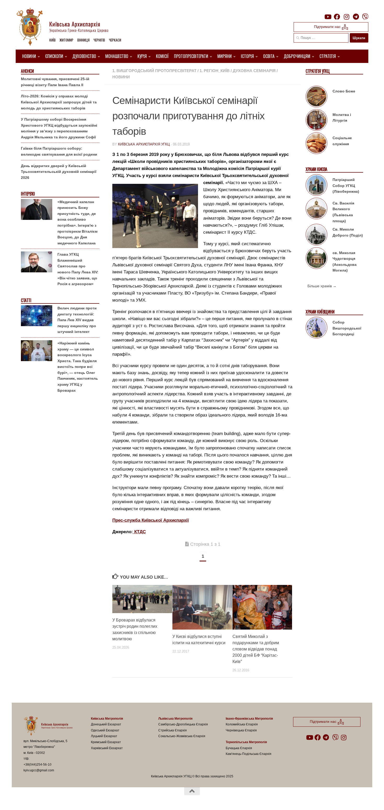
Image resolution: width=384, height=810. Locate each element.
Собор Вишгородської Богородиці (347, 328)
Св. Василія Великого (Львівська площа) (343, 212)
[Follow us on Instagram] (346, 17)
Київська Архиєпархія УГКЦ (144, 144)
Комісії (162, 56)
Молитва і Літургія (342, 118)
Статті (26, 300)
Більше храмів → (321, 286)
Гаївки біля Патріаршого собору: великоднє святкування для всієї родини (59, 151)
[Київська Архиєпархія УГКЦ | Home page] (67, 27)
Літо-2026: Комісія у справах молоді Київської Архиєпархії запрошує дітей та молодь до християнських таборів (59, 102)
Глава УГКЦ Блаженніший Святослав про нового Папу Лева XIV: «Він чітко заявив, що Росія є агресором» (77, 269)
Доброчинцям (297, 56)
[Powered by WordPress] (42, 799)
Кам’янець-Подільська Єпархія (248, 754)
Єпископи (54, 56)
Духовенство (84, 56)
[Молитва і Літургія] (316, 121)
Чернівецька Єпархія (241, 730)
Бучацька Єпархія (239, 748)
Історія (247, 56)
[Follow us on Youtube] (327, 17)
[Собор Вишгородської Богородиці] (316, 328)
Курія (142, 56)
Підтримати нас (328, 27)
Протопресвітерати (191, 56)
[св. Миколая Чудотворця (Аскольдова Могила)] (316, 259)
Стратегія (327, 56)
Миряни (224, 56)
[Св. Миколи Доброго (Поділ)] (316, 235)
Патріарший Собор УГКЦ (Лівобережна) (346, 185)
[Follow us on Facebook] (337, 17)
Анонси (27, 71)
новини (121, 77)
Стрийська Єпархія (172, 730)
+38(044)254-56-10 (37, 764)
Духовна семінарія (254, 70)
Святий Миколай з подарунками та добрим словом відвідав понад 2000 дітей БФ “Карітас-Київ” (255, 649)
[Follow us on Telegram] (356, 17)
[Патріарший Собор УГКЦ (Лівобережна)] (316, 186)
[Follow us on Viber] (365, 17)
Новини (29, 56)
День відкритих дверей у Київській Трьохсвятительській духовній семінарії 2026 (58, 172)
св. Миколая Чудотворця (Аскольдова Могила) (345, 262)
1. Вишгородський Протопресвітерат (154, 70)
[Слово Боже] (316, 97)
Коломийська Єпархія (242, 724)
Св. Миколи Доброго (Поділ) (348, 232)
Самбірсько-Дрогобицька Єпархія (183, 724)
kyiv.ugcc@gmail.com (39, 770)
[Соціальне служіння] (316, 144)
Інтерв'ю (27, 194)
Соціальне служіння (342, 141)
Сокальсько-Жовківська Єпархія (181, 736)
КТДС (139, 531)
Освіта (269, 56)
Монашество (116, 56)
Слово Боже (344, 91)
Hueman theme (84, 799)
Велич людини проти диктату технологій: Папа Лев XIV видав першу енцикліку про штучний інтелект (77, 320)
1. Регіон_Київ (215, 70)
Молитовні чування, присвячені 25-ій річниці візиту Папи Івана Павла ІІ (55, 82)
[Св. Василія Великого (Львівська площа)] (316, 209)
